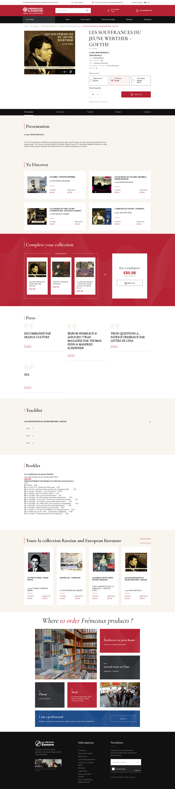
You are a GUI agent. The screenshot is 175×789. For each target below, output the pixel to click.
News (67, 19)
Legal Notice (82, 771)
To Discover (60, 112)
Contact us (82, 750)
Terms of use (82, 756)
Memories (81, 768)
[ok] (138, 762)
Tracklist (90, 112)
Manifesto (129, 19)
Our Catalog (30, 19)
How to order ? (86, 19)
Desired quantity (95, 88)
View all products (145, 539)
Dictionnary (148, 19)
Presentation (28, 112)
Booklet (118, 112)
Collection (147, 112)
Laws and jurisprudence (86, 759)
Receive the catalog (108, 19)
